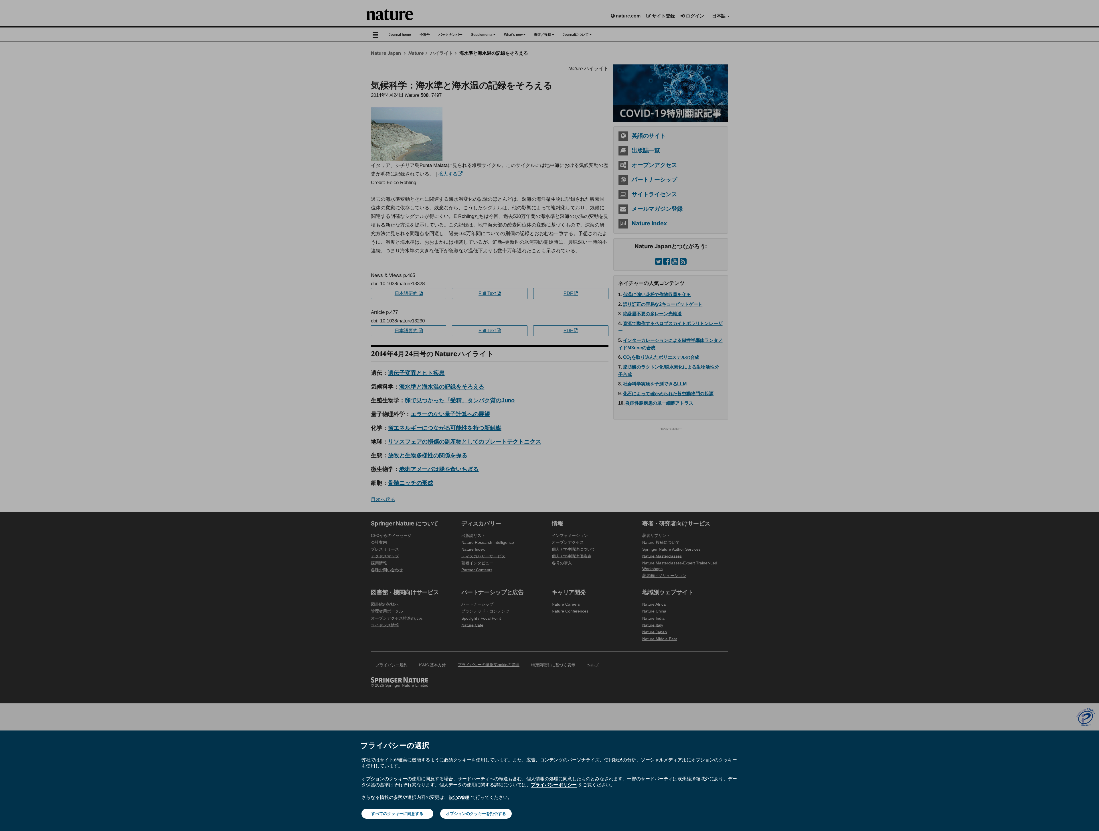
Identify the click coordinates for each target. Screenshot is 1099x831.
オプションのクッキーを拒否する (476, 813)
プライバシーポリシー (554, 784)
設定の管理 (459, 797)
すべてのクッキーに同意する (397, 813)
